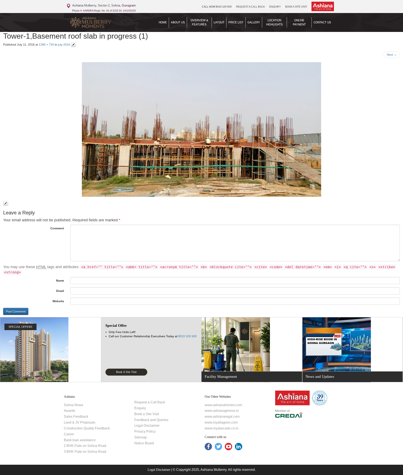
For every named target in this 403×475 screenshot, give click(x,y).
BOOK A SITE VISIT (296, 6)
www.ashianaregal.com (222, 416)
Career (69, 434)
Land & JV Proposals (79, 422)
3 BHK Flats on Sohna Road (85, 451)
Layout (219, 22)
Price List (235, 22)
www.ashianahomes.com (223, 405)
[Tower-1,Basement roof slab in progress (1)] (201, 129)
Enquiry (140, 408)
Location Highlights (274, 22)
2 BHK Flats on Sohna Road (85, 445)
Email (60, 291)
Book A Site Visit (126, 372)
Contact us (322, 22)
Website (58, 301)
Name (60, 280)
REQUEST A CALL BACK (250, 6)
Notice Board (144, 443)
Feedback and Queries (151, 420)
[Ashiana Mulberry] (98, 22)
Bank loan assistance (80, 440)
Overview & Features (199, 22)
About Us (178, 22)
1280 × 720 (46, 44)
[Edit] (73, 44)
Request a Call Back (149, 402)
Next (392, 54)
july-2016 (64, 44)
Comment (57, 228)
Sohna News (73, 405)
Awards (69, 410)
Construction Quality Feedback (87, 428)
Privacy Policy (145, 431)
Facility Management (221, 376)
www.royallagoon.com (221, 422)
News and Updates (320, 376)
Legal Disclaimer (147, 425)
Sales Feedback (76, 416)
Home (163, 22)
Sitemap (140, 437)
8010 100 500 (217, 6)
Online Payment (299, 22)
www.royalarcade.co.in (221, 428)
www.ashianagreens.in (222, 410)
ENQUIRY (275, 6)
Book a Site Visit (146, 414)
